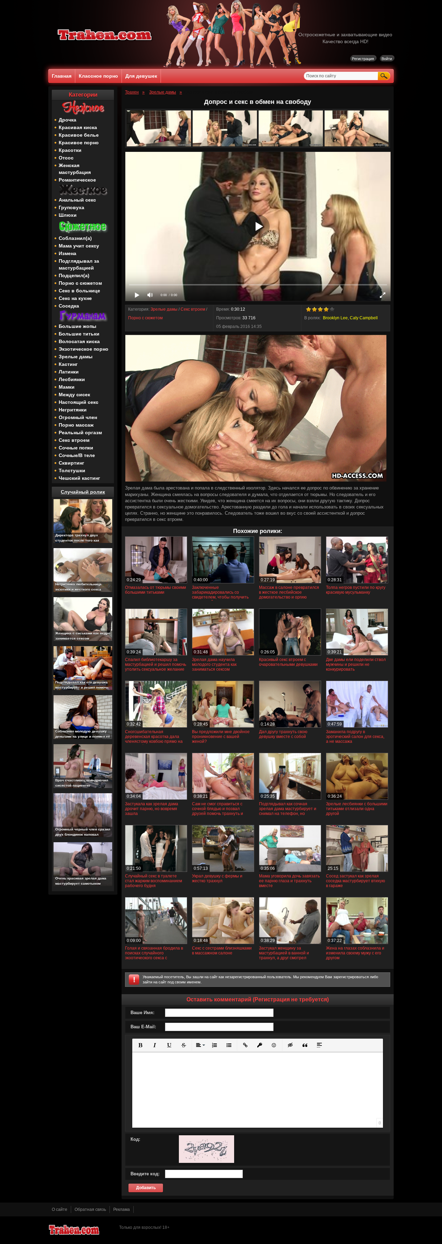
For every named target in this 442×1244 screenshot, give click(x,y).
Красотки (70, 150)
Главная (61, 76)
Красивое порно (79, 142)
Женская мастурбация (75, 169)
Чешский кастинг (79, 478)
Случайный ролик (83, 492)
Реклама (121, 1209)
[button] (140, 1045)
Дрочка (67, 120)
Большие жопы (77, 326)
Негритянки (73, 409)
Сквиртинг (71, 463)
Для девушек (141, 76)
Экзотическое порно (83, 349)
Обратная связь (90, 1209)
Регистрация (363, 59)
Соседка (69, 306)
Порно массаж (76, 425)
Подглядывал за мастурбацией (79, 264)
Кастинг (68, 364)
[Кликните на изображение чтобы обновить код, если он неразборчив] (206, 1161)
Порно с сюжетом (80, 283)
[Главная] (105, 41)
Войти (387, 59)
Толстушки (72, 470)
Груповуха (71, 207)
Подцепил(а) (74, 275)
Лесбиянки (72, 379)
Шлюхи (68, 215)
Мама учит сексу (79, 246)
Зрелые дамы (76, 356)
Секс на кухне (75, 298)
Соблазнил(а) (75, 238)
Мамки (67, 387)
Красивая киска (78, 127)
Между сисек (74, 394)
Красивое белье (79, 135)
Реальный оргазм (80, 432)
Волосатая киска (79, 341)
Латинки (69, 372)
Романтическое (77, 180)
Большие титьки (79, 334)
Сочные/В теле (77, 455)
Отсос (66, 158)
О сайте (59, 1209)
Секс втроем (74, 440)
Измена (67, 253)
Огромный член (78, 417)
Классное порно (98, 76)
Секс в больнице (79, 290)
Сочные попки (76, 447)
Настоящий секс (78, 402)
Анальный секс (77, 200)
